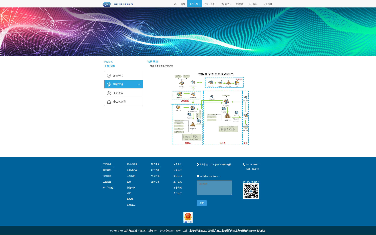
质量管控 (107, 169)
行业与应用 (132, 164)
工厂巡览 (177, 181)
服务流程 (155, 169)
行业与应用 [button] (209, 3)
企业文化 (177, 175)
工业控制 (131, 175)
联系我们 (267, 3)
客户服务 (155, 164)
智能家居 (131, 187)
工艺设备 (107, 181)
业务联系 (155, 181)
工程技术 (193, 3)
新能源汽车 (132, 169)
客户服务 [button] (225, 3)
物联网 (130, 199)
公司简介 (177, 169)
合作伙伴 (177, 193)
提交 (202, 203)
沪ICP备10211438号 (170, 230)
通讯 (129, 193)
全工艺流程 (108, 187)
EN (175, 3)
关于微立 (177, 164)
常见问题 (155, 175)
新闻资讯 (240, 3)
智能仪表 (131, 205)
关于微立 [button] (253, 3)
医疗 (129, 181)
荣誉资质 (177, 187)
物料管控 (107, 175)
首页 (183, 3)
